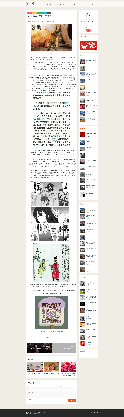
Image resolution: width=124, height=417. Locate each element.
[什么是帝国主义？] (82, 142)
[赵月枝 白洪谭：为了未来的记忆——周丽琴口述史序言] (82, 210)
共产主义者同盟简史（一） (91, 229)
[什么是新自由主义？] (82, 148)
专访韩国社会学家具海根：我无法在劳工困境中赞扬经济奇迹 (91, 187)
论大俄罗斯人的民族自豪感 (91, 160)
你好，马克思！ (88, 79)
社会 (60, 4)
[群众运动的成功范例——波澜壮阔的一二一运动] (82, 250)
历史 (64, 4)
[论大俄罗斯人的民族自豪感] (82, 161)
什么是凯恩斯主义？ (89, 154)
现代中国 (49, 13)
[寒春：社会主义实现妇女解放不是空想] (82, 167)
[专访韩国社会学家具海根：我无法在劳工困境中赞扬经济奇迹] (82, 187)
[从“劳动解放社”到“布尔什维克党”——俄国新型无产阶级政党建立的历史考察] (82, 134)
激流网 (49, 21)
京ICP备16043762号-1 (41, 412)
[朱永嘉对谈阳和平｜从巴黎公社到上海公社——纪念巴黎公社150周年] (82, 283)
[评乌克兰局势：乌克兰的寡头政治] (82, 87)
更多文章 (88, 30)
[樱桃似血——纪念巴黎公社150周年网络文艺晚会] (82, 330)
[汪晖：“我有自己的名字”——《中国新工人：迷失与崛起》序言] (82, 194)
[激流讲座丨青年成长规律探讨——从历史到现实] (82, 324)
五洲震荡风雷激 (40, 13)
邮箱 (45, 386)
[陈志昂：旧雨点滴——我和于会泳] (82, 269)
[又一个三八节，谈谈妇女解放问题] (82, 93)
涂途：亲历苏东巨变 (89, 236)
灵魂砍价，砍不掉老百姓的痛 (91, 111)
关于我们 (74, 4)
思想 (51, 4)
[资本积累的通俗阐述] (82, 68)
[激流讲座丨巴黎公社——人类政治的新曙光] (82, 318)
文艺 (69, 4)
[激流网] (31, 4)
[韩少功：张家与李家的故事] (35, 367)
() (47, 337)
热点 (47, 4)
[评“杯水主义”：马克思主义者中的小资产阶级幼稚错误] (82, 74)
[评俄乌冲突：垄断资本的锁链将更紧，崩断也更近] (82, 100)
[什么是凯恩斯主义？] (82, 155)
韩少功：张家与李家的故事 (33, 373)
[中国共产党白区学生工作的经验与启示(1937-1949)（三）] (82, 243)
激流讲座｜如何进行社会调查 (91, 289)
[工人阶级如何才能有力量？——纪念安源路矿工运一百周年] (82, 223)
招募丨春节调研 (88, 342)
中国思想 (34, 13)
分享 (57, 337)
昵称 (28, 386)
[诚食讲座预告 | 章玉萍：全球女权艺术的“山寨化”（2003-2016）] (82, 310)
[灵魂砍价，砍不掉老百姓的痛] (82, 113)
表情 (30, 399)
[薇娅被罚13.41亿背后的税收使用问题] (82, 106)
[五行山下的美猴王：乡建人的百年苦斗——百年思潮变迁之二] (82, 119)
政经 (56, 4)
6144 (86, 26)
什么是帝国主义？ (89, 141)
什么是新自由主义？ (89, 147)
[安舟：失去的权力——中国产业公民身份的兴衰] (82, 174)
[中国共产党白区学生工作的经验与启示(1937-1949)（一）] (82, 262)
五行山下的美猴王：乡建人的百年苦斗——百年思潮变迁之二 (91, 119)
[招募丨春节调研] (82, 343)
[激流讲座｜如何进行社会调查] (82, 291)
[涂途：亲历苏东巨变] (82, 237)
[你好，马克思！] (82, 81)
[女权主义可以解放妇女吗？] (82, 180)
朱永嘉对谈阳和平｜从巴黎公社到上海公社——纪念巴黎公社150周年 (91, 283)
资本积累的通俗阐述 (89, 67)
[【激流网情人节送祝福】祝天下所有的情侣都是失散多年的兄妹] (68, 367)
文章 (86, 27)
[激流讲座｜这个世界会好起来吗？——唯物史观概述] (82, 303)
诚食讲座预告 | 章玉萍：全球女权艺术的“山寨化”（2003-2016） (91, 310)
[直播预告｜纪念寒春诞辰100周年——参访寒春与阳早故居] (82, 297)
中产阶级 (29, 13)
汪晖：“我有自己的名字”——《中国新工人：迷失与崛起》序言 (91, 195)
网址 (61, 386)
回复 (90, 27)
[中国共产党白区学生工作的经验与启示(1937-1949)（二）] (82, 256)
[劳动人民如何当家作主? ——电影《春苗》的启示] (51, 367)
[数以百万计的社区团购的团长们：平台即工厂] (82, 61)
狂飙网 (86, 356)
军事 (45, 13)
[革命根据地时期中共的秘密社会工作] (82, 216)
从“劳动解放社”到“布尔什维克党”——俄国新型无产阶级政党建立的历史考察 (91, 135)
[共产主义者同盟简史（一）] (82, 230)
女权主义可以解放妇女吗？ (91, 179)
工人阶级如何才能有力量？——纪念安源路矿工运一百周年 (91, 223)
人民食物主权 (82, 356)
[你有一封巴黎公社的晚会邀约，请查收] (82, 337)
